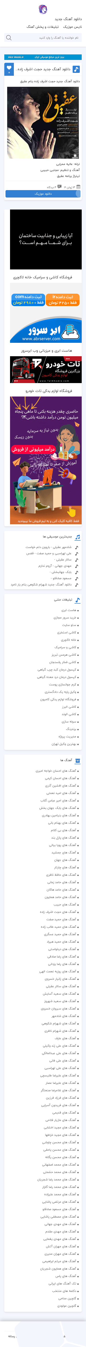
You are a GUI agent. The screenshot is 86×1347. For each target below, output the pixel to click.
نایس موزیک (72, 27)
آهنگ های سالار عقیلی (61, 986)
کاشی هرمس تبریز (64, 654)
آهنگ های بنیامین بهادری (59, 815)
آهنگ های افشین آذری (60, 785)
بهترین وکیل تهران (64, 743)
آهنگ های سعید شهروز (60, 1001)
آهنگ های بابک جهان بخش (57, 808)
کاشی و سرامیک (65, 647)
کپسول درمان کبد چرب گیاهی (57, 669)
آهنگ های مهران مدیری (60, 1253)
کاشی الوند (69, 714)
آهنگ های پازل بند (63, 837)
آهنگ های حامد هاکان (61, 889)
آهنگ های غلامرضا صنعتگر (58, 1090)
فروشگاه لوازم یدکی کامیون (58, 699)
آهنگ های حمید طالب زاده (58, 926)
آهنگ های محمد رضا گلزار (59, 1187)
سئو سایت (69, 625)
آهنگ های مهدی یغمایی (59, 1239)
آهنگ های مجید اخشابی (60, 1127)
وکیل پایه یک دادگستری (60, 691)
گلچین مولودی (66, 1305)
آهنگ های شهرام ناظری (60, 1030)
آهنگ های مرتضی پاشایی (59, 1201)
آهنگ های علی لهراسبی (60, 1068)
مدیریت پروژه (67, 736)
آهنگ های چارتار (65, 867)
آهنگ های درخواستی (62, 949)
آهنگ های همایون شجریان (58, 1268)
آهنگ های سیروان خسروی (58, 1008)
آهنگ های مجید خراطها (60, 1134)
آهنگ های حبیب (65, 904)
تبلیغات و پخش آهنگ (43, 27)
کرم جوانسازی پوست (62, 684)
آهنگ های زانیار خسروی (60, 978)
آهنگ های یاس (65, 1276)
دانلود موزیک (43, 193)
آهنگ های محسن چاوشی (59, 1142)
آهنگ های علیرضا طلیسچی (58, 1075)
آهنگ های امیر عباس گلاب (58, 800)
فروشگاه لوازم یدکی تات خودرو (49, 391)
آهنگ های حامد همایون (60, 897)
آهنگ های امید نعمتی (61, 793)
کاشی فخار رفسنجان (62, 662)
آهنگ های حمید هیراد (61, 941)
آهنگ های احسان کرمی (60, 778)
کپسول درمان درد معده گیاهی (56, 677)
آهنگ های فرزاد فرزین (61, 1097)
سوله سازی (69, 721)
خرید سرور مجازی (65, 617)
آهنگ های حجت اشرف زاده (58, 912)
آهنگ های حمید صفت (61, 919)
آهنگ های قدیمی (64, 1112)
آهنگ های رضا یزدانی (62, 964)
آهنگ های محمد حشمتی (59, 1172)
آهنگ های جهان (65, 860)
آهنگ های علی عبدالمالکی (59, 1053)
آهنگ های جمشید (64, 852)
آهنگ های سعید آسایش (59, 993)
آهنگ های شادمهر (64, 1016)
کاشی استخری (66, 632)
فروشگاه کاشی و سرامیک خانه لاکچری (42, 277)
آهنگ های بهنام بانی (62, 822)
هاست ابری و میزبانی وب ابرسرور (46, 350)
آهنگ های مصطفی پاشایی (58, 1216)
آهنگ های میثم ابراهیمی (59, 1261)
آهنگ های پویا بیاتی (62, 845)
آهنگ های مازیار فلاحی (60, 1120)
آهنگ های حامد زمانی (61, 882)
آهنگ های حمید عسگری (60, 934)
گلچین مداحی (67, 1298)
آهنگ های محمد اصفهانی (59, 1164)
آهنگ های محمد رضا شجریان (56, 1179)
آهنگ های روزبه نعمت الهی (57, 971)
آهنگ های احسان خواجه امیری (56, 770)
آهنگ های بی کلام (63, 830)
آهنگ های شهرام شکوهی (59, 1023)
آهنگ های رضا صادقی (61, 956)
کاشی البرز (69, 706)
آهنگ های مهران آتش (61, 1246)
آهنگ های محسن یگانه (60, 1157)
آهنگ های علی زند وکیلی (59, 1045)
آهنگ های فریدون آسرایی (58, 1105)
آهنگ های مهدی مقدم (60, 1231)
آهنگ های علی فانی (62, 1060)
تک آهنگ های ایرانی (62, 1283)
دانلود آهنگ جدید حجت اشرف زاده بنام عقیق (42, 69)
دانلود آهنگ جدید (68, 19)
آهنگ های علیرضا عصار (61, 1082)
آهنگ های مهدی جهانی (60, 1224)
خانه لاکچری (68, 639)
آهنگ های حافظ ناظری (61, 874)
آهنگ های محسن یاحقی (59, 1149)
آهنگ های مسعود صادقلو (59, 1209)
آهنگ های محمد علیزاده (60, 1194)
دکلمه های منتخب (64, 1291)
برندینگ (71, 729)
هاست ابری (68, 610)
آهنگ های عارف (65, 1038)
